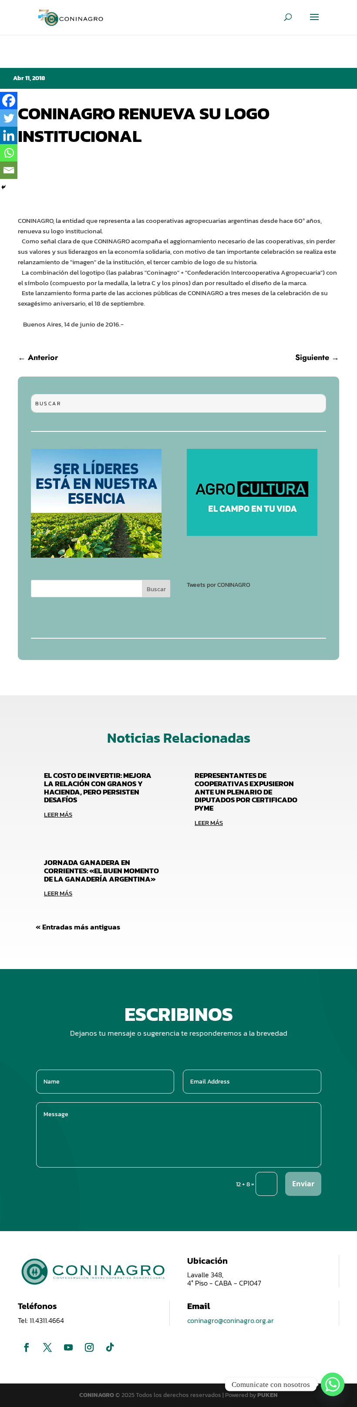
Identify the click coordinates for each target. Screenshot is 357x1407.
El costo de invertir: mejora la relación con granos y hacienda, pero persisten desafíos (98, 787)
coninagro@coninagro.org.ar (230, 1320)
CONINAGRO (97, 1395)
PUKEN (267, 1395)
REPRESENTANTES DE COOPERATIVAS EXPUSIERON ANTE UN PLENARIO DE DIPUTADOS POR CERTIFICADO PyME (246, 792)
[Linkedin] (8, 135)
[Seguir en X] (47, 1347)
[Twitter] (8, 118)
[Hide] (3, 187)
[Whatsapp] (8, 153)
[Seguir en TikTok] (110, 1347)
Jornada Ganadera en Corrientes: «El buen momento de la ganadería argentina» (101, 870)
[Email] (8, 170)
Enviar (303, 1183)
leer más (58, 814)
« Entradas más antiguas (78, 926)
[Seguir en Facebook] (26, 1347)
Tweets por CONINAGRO (218, 584)
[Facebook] (8, 100)
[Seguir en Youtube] (68, 1347)
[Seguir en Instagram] (89, 1347)
